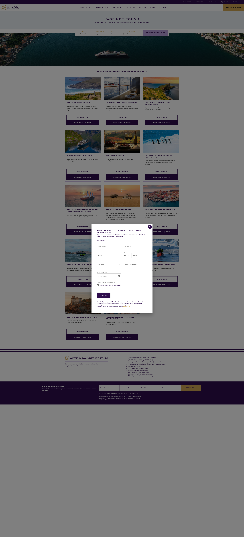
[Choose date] (119, 276)
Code (125, 253)
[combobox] (108, 265)
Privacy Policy (126, 307)
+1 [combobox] (125, 255)
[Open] (119, 264)
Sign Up (103, 295)
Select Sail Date (102, 272)
